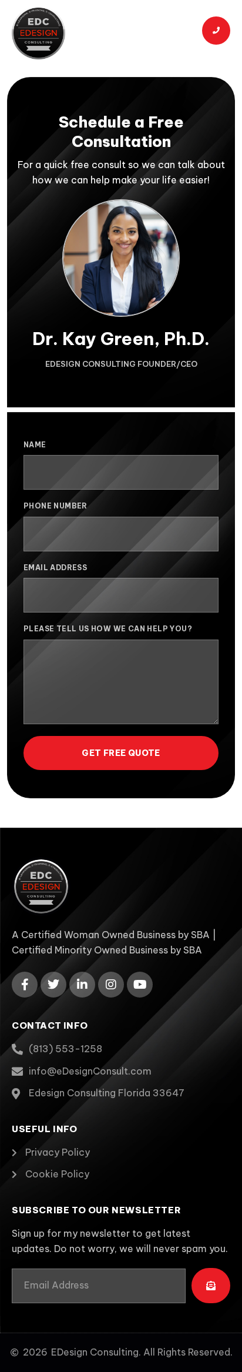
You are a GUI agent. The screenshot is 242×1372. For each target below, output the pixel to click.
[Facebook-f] (25, 985)
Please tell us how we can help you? (107, 628)
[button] (173, 32)
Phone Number (55, 505)
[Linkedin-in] (82, 985)
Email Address (55, 567)
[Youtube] (140, 985)
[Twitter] (53, 985)
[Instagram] (111, 985)
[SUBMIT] (210, 1285)
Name (34, 444)
